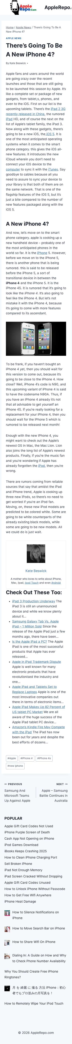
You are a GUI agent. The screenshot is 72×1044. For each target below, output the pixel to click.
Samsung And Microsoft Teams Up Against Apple (17, 792)
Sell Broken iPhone (18, 864)
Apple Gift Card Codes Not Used (28, 826)
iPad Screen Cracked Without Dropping (33, 876)
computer (13, 169)
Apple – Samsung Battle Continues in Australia (54, 792)
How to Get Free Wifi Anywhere (27, 895)
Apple (12, 758)
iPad (9, 119)
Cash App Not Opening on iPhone (29, 838)
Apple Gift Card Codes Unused (27, 882)
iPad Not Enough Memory (23, 870)
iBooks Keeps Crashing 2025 (25, 851)
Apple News (13, 38)
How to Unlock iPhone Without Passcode (34, 889)
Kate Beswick (18, 63)
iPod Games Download (21, 845)
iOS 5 (49, 134)
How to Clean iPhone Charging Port (30, 857)
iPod (41, 466)
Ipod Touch (32, 582)
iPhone (42, 253)
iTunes (53, 169)
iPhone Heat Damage (20, 901)
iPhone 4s (44, 758)
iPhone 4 (26, 758)
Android (56, 582)
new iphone (15, 765)
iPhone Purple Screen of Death (27, 832)
